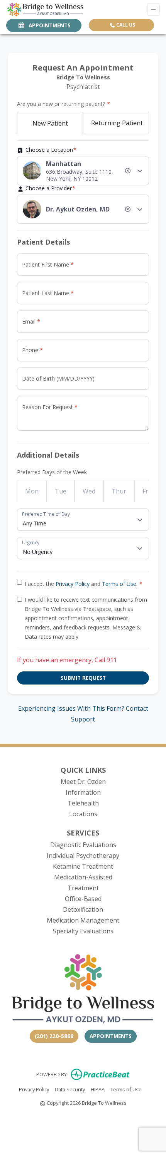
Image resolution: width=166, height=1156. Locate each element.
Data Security (70, 1089)
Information (83, 792)
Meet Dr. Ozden (83, 781)
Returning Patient (117, 123)
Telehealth (83, 803)
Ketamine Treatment (83, 866)
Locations (83, 814)
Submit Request (83, 677)
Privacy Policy (73, 583)
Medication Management (83, 920)
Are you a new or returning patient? (61, 103)
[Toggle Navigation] (153, 9)
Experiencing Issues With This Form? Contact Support (83, 713)
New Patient (50, 123)
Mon (32, 491)
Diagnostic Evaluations (83, 845)
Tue (60, 491)
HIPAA (98, 1089)
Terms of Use (119, 583)
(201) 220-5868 (54, 1036)
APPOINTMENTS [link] (48, 25)
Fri (146, 491)
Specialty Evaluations (83, 931)
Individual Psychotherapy (83, 855)
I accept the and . (81, 583)
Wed (89, 491)
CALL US (125, 25)
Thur (119, 491)
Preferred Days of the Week (52, 472)
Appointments (111, 1036)
